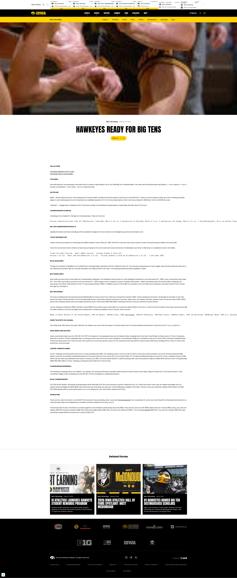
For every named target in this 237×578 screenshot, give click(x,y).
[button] (47, 4)
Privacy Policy (54, 565)
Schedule (115, 20)
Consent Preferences (73, 565)
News (133, 20)
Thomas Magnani (124, 400)
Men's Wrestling (112, 122)
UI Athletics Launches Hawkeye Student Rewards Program (71, 502)
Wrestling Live (152, 20)
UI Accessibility (111, 571)
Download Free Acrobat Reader (61, 174)
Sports (87, 13)
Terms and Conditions (95, 565)
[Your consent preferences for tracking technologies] (3, 575)
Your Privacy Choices (130, 565)
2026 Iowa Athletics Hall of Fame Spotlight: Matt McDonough (116, 503)
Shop (145, 13)
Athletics (135, 13)
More (173, 20)
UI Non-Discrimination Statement (176, 565)
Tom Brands (129, 315)
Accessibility (127, 571)
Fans (126, 13)
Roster (124, 20)
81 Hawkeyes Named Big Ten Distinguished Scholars (162, 502)
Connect (117, 13)
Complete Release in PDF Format (62, 172)
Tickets (96, 13)
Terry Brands (145, 410)
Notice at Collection (151, 565)
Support (107, 13)
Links (61, 8)
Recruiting (164, 20)
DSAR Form (113, 565)
